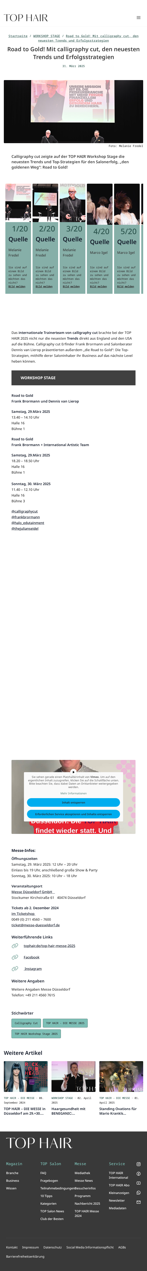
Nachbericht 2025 (87, 1203)
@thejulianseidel (24, 528)
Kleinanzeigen (119, 1193)
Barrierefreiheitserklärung (25, 1256)
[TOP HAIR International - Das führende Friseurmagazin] (39, 1143)
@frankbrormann (25, 517)
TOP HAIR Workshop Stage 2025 (36, 1034)
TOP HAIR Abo (119, 1185)
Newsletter (117, 1200)
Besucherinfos (85, 1188)
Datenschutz (52, 1247)
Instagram (33, 968)
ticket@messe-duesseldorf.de (35, 925)
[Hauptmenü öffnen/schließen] (138, 17)
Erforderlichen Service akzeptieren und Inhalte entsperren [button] (73, 814)
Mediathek (82, 1173)
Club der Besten (52, 1219)
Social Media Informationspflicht (90, 1247)
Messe (80, 1163)
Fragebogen (49, 1180)
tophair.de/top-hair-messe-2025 (49, 945)
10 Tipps (46, 1196)
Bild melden (16, 286)
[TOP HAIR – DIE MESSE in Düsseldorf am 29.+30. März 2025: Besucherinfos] (26, 1076)
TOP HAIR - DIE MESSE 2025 (65, 1023)
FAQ (43, 1173)
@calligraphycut (24, 511)
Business (12, 1180)
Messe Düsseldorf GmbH (33, 892)
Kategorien (48, 1203)
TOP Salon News (52, 1211)
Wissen (11, 1188)
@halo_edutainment (27, 522)
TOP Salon (50, 1163)
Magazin (14, 1163)
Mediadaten (117, 1208)
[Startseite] (26, 17)
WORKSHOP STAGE (46, 36)
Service (117, 1163)
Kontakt (12, 1247)
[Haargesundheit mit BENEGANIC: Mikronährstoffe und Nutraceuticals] (73, 1076)
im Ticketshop (23, 913)
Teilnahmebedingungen (57, 1188)
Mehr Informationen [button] (73, 793)
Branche (12, 1173)
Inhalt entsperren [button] (73, 802)
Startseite (18, 36)
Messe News (84, 1180)
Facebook (31, 957)
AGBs (122, 1247)
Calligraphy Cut (26, 1023)
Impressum (30, 1247)
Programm (83, 1196)
